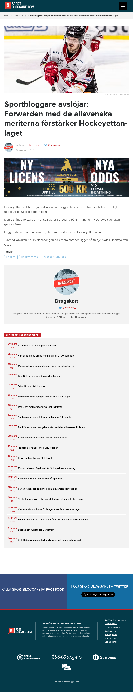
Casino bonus (111, 642)
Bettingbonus (111, 634)
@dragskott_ (54, 145)
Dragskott (18, 16)
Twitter (121, 586)
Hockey (11, 257)
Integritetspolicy (112, 627)
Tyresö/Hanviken (55, 257)
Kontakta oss (111, 623)
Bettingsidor (110, 638)
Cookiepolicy (111, 631)
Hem (6, 16)
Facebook (55, 590)
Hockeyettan (29, 257)
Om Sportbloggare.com (115, 620)
